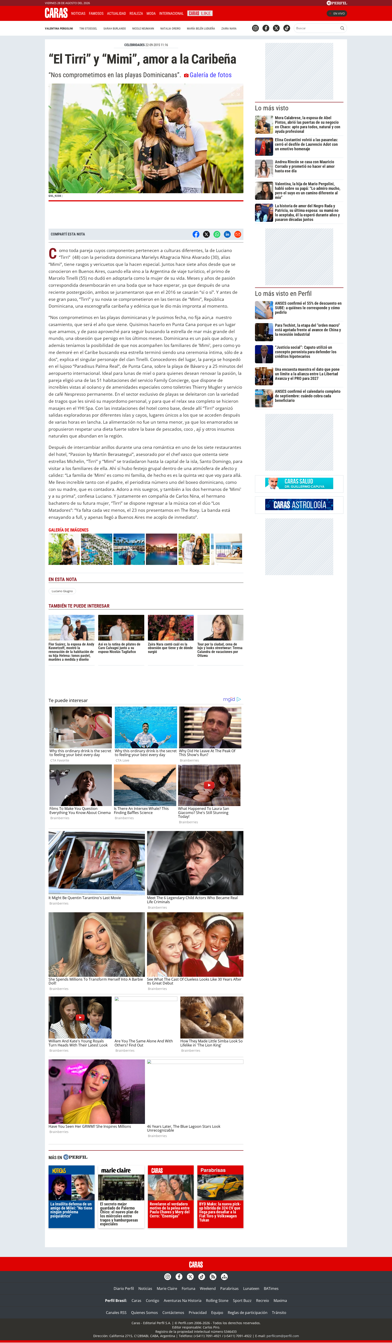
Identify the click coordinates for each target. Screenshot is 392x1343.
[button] (146, 142)
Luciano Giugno (62, 591)
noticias (72, 1171)
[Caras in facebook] (265, 28)
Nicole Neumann (143, 28)
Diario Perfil (124, 1288)
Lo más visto (272, 108)
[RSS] (213, 1276)
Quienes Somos (144, 1312)
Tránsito (279, 1312)
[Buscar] (342, 28)
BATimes (271, 1288)
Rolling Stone (217, 1300)
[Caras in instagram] (255, 28)
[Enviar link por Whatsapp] (216, 234)
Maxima (280, 1300)
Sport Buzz (242, 1300)
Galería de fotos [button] (211, 75)
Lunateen (251, 1288)
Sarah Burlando (114, 28)
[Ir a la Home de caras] (56, 16)
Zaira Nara (229, 28)
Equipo (217, 1312)
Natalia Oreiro (170, 28)
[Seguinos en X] (276, 28)
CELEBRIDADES (134, 45)
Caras (136, 1300)
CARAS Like (200, 13)
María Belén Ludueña (201, 28)
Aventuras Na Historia (182, 1300)
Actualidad (116, 13)
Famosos (96, 13)
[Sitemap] (224, 1276)
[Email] (237, 234)
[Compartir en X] (206, 234)
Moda (151, 13)
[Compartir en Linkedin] (227, 234)
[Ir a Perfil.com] (337, 3)
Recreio (262, 1300)
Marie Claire (167, 1288)
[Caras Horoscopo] (299, 508)
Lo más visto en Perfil (283, 293)
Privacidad (198, 1312)
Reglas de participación (247, 1312)
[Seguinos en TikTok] (286, 28)
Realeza (136, 13)
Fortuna (188, 1288)
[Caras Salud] (299, 487)
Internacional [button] (171, 13)
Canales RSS (116, 1312)
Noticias (78, 13)
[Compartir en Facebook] (196, 234)
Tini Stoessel (88, 28)
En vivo (339, 13)
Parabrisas (229, 1288)
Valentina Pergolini (59, 28)
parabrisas (220, 1171)
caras (171, 1171)
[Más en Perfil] (75, 1157)
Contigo (152, 1300)
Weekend (208, 1288)
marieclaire (121, 1171)
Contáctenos (173, 1312)
